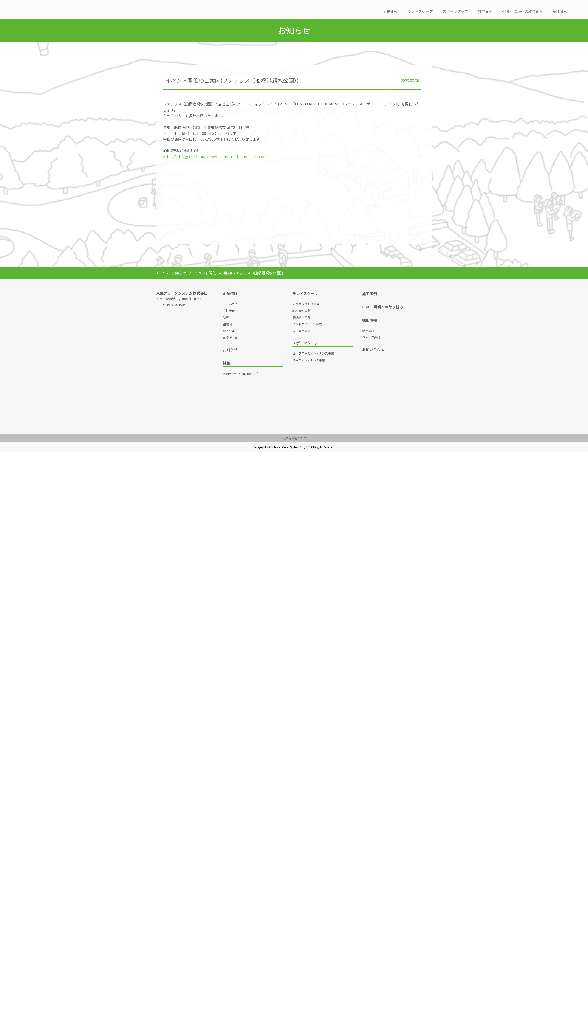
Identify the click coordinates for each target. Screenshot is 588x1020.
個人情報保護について (294, 438)
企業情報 (390, 11)
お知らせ (179, 273)
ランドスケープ (420, 11)
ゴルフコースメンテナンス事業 (313, 353)
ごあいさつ (230, 304)
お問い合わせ (373, 349)
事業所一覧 (230, 337)
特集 (226, 363)
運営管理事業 (301, 331)
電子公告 (229, 331)
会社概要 (229, 310)
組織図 (227, 324)
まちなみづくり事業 (305, 304)
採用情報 (560, 11)
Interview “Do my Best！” (240, 373)
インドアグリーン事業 (307, 324)
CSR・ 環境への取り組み (522, 11)
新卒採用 (368, 330)
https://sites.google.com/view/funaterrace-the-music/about (214, 156)
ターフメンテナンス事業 (308, 360)
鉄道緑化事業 (301, 317)
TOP (160, 273)
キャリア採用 (371, 337)
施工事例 (485, 11)
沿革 (226, 317)
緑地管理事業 (301, 310)
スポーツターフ (455, 11)
